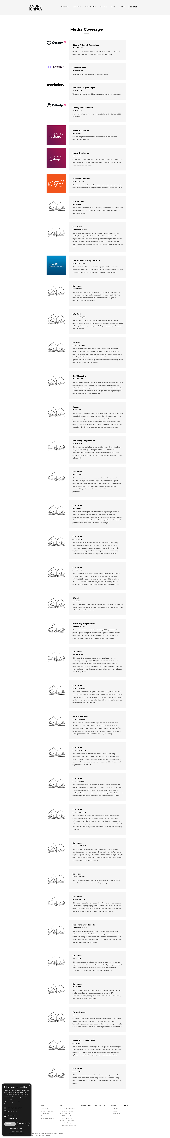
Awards (115, 1111)
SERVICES (77, 7)
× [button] (29, 1085)
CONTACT (133, 7)
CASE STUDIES (90, 7)
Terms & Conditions (45, 1135)
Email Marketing (66, 1123)
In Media (115, 1108)
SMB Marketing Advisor (48, 1118)
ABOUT (122, 7)
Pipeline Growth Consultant (45, 1114)
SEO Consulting (66, 1113)
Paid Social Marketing (68, 1120)
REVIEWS (103, 7)
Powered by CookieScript (16, 1134)
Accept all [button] (10, 1124)
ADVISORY (65, 7)
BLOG (113, 7)
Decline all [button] (23, 1124)
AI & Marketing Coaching (69, 1125)
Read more (6, 1104)
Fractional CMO (45, 1108)
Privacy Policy (33, 1135)
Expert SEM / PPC (67, 1118)
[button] (17, 1128)
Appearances (116, 1113)
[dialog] (16, 1109)
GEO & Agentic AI (66, 1115)
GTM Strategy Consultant (48, 1111)
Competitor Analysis (67, 1111)
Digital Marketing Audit (68, 1108)
